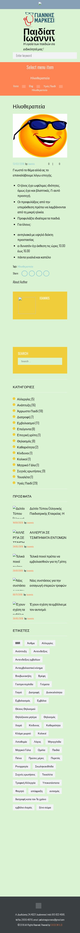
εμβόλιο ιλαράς (23, 807)
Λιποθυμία (21, 741)
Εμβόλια (41, 700)
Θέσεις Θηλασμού (25, 709)
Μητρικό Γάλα (26, 465)
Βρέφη (41, 676)
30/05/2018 (18, 618)
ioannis (31, 164)
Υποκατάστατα (51, 783)
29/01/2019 (18, 570)
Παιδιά (56, 750)
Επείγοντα (24, 429)
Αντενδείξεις (40, 651)
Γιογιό (18, 692)
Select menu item (40, 66)
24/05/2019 (18, 546)
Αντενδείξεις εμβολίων (27, 659)
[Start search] (70, 56)
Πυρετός (55, 758)
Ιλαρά (18, 725)
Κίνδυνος (34, 725)
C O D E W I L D (56, 924)
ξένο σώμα (45, 807)
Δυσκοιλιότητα (54, 692)
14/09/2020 (18, 522)
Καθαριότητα (26, 447)
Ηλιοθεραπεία (25, 266)
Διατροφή (23, 417)
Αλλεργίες (24, 399)
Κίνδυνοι (23, 453)
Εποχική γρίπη (27, 435)
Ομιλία (41, 750)
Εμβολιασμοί (26, 423)
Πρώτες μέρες (36, 758)
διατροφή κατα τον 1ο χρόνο (30, 799)
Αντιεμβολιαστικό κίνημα (29, 668)
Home (16, 86)
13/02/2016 (18, 164)
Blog (31, 86)
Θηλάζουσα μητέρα (26, 717)
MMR (17, 643)
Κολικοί (22, 459)
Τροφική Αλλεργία (25, 783)
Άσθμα (31, 643)
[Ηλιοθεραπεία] (40, 135)
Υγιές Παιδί (49, 86)
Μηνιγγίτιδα (54, 741)
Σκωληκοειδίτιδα (44, 766)
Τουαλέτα (23, 477)
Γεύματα (45, 684)
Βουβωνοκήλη (23, 676)
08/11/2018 (18, 594)
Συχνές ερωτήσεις (29, 471)
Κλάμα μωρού (23, 733)
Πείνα (18, 758)
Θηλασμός (24, 441)
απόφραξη (37, 791)
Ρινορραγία (21, 766)
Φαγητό (19, 791)
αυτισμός (54, 791)
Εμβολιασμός (22, 700)
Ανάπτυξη (24, 405)
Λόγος (37, 741)
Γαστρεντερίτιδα (24, 684)
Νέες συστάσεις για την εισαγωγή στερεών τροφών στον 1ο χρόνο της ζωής (48, 585)
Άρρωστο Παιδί (27, 411)
